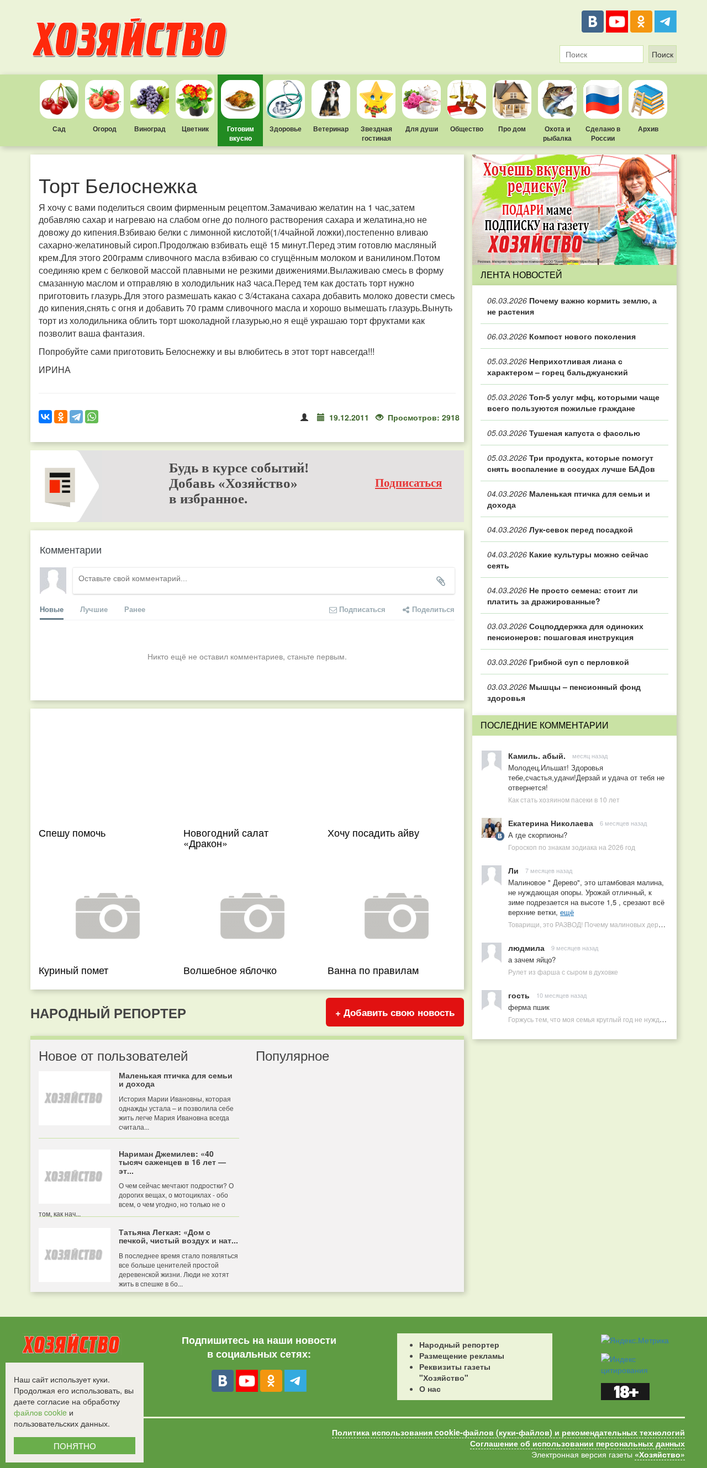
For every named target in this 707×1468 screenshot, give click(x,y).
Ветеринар (331, 129)
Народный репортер (459, 1344)
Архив (648, 129)
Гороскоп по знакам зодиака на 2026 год (571, 847)
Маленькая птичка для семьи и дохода (568, 499)
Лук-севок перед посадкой (560, 529)
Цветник (195, 129)
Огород (105, 129)
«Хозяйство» (660, 1454)
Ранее (134, 609)
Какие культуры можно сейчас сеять (567, 560)
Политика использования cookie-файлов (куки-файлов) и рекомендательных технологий (508, 1432)
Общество (466, 129)
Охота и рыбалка (557, 133)
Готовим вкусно (240, 133)
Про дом (512, 129)
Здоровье (286, 129)
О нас (430, 1388)
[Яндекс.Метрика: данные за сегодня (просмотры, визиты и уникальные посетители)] (635, 1339)
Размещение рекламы (461, 1355)
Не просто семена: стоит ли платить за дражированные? (562, 595)
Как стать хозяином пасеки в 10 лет (564, 799)
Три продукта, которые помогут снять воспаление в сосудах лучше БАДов (571, 463)
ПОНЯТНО (75, 1445)
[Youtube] (617, 21)
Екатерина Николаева (550, 823)
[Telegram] (666, 21)
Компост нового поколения (561, 336)
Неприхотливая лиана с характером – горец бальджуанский (557, 366)
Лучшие (94, 609)
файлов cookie (40, 1412)
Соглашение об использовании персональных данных (577, 1443)
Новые (52, 609)
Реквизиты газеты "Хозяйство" (454, 1372)
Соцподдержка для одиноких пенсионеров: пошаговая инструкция (565, 631)
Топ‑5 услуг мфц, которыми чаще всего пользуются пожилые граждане (573, 402)
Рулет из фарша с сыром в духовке (563, 971)
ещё (567, 912)
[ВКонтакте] (593, 21)
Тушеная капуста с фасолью (563, 432)
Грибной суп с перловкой (558, 661)
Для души (421, 129)
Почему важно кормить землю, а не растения (572, 306)
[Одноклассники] (641, 21)
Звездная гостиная (376, 133)
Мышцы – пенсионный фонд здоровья (564, 692)
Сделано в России (602, 133)
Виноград (150, 129)
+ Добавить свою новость (395, 1012)
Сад (59, 129)
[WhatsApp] (91, 416)
